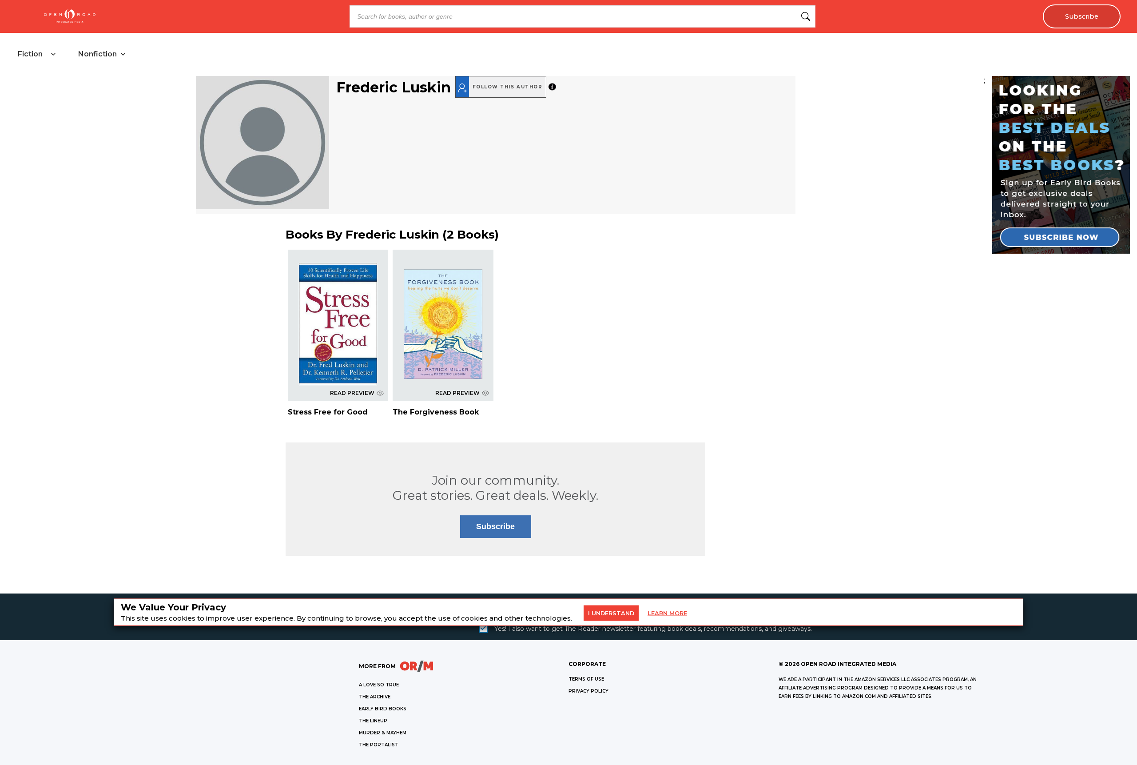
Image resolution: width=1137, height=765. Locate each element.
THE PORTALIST (378, 745)
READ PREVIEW (352, 393)
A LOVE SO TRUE (379, 685)
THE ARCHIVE (374, 697)
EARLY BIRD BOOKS (382, 709)
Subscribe (1081, 16)
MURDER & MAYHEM (382, 733)
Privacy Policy (588, 691)
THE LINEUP (373, 721)
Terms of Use (586, 679)
